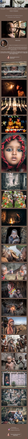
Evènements (16, 10)
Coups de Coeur (9, 8)
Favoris (11, 10)
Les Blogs (14, 8)
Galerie (25, 8)
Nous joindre (3, 8)
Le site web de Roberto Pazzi (14, 428)
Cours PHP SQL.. (20, 8)
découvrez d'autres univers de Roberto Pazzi (15, 435)
